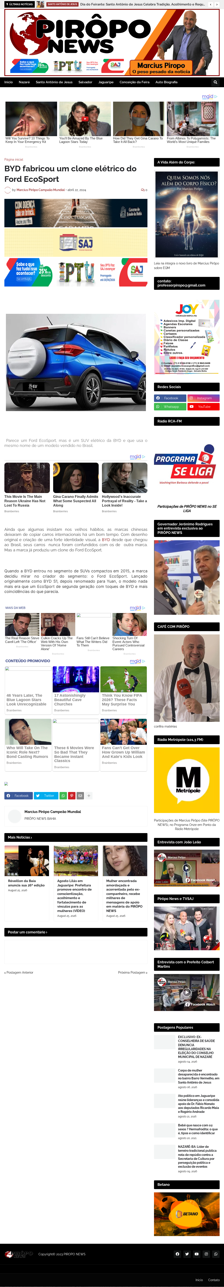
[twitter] (187, 1254)
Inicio (199, 1280)
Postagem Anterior (20, 972)
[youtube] (196, 1254)
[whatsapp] (216, 1254)
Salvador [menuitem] (85, 82)
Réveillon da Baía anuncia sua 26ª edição (104, 4)
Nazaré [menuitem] (24, 82)
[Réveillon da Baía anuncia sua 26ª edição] (40, 4)
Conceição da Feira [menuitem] (134, 82)
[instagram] (206, 1254)
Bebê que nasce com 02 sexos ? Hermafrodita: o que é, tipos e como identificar (198, 1129)
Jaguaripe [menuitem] (106, 82)
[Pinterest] (71, 795)
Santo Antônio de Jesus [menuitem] (54, 82)
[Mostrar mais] (89, 795)
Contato (214, 1280)
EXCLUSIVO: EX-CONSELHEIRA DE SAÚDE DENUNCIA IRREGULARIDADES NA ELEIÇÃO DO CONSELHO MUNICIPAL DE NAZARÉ (196, 1047)
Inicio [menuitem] (8, 82)
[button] (210, 4)
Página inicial (13, 159)
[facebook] (177, 1254)
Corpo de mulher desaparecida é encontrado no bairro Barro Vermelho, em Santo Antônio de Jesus (198, 1076)
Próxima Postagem (131, 972)
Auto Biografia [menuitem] (166, 82)
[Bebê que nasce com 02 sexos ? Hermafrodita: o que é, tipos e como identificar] (164, 1130)
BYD (106, 539)
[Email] (80, 795)
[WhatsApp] (63, 795)
